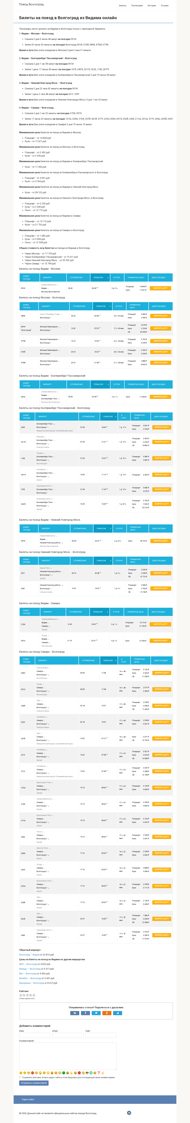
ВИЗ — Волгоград (28, 964)
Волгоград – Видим (29, 954)
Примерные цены (136, 277)
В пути (117, 277)
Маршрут (47, 277)
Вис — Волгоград (28, 973)
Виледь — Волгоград (30, 969)
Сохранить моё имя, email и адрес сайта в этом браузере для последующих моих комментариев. (68, 1077)
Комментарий (26, 1041)
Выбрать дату (160, 288)
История (152, 5)
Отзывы (165, 5)
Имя (21, 1031)
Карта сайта (28, 1099)
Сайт (87, 1031)
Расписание (137, 5)
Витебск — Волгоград (30, 978)
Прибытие (98, 277)
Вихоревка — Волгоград (31, 983)
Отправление (76, 277)
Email (55, 1031)
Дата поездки (158, 277)
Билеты (122, 5)
